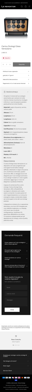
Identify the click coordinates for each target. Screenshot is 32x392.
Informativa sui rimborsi (10, 385)
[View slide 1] (13, 345)
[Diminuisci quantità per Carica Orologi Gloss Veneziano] (3, 64)
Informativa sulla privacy (21, 385)
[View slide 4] (19, 345)
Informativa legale (22, 389)
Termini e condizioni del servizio (9, 387)
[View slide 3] (17, 345)
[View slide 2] (15, 345)
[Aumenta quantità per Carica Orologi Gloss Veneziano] (10, 64)
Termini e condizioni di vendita (12, 389)
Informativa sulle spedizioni (23, 387)
